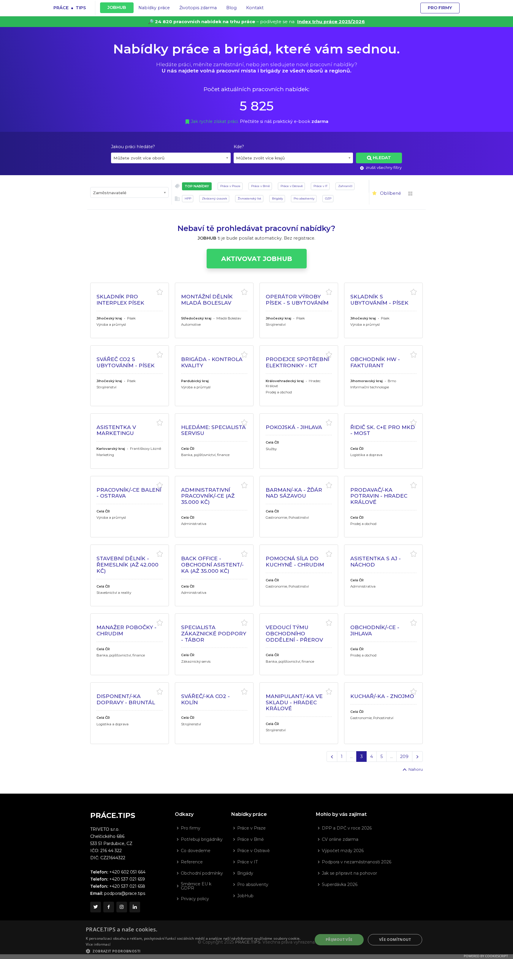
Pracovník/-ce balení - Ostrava (128, 493)
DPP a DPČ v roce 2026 (347, 828)
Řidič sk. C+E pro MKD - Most (382, 430)
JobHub (245, 896)
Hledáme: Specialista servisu (213, 430)
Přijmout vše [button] (339, 939)
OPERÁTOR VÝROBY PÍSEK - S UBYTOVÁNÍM (297, 299)
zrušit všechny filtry (383, 167)
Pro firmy (440, 7)
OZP (328, 198)
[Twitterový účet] (95, 907)
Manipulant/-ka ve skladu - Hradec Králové (294, 702)
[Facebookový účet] (108, 907)
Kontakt (255, 7)
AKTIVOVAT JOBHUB (256, 258)
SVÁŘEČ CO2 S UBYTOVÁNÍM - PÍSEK (125, 362)
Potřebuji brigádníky (202, 839)
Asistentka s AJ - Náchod (375, 561)
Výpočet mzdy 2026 (343, 851)
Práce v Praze (230, 186)
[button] (196, 951)
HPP (188, 198)
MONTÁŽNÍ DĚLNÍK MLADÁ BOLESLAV (207, 299)
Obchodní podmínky (202, 873)
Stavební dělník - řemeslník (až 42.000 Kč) (127, 564)
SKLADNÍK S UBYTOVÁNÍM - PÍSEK (379, 299)
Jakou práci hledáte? (133, 146)
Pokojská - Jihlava (294, 427)
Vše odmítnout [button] (395, 939)
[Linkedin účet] (134, 907)
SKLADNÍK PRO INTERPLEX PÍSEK (120, 299)
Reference (192, 862)
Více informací (98, 944)
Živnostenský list (249, 198)
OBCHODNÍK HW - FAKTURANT (375, 362)
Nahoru (415, 769)
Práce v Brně (260, 186)
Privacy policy (195, 899)
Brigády (277, 198)
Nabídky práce (154, 7)
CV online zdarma (340, 839)
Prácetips (69, 7)
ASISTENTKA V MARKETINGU (116, 430)
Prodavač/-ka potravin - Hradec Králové (378, 496)
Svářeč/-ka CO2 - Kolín (205, 699)
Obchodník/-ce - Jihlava (374, 630)
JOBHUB (116, 7)
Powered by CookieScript (486, 956)
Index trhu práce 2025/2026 (331, 21)
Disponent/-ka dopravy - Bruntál (125, 699)
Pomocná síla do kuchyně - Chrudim (295, 561)
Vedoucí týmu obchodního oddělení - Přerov (294, 633)
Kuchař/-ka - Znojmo (382, 696)
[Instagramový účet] (121, 907)
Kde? (239, 146)
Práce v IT (320, 186)
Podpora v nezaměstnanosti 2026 (356, 862)
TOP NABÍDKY (197, 186)
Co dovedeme (195, 851)
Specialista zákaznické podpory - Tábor (213, 633)
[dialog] (256, 939)
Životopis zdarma (198, 7)
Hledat (382, 157)
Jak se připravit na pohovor (349, 873)
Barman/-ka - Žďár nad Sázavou (294, 493)
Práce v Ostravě (292, 186)
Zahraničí (345, 186)
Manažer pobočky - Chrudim (126, 630)
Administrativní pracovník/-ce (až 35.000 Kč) (208, 496)
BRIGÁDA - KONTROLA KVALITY (212, 362)
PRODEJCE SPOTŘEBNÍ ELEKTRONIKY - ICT (297, 362)
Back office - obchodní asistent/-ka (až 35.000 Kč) (212, 564)
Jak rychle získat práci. (215, 121)
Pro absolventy (304, 198)
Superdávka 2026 (339, 884)
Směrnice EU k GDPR (196, 886)
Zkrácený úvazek (214, 198)
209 (404, 756)
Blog (231, 7)
